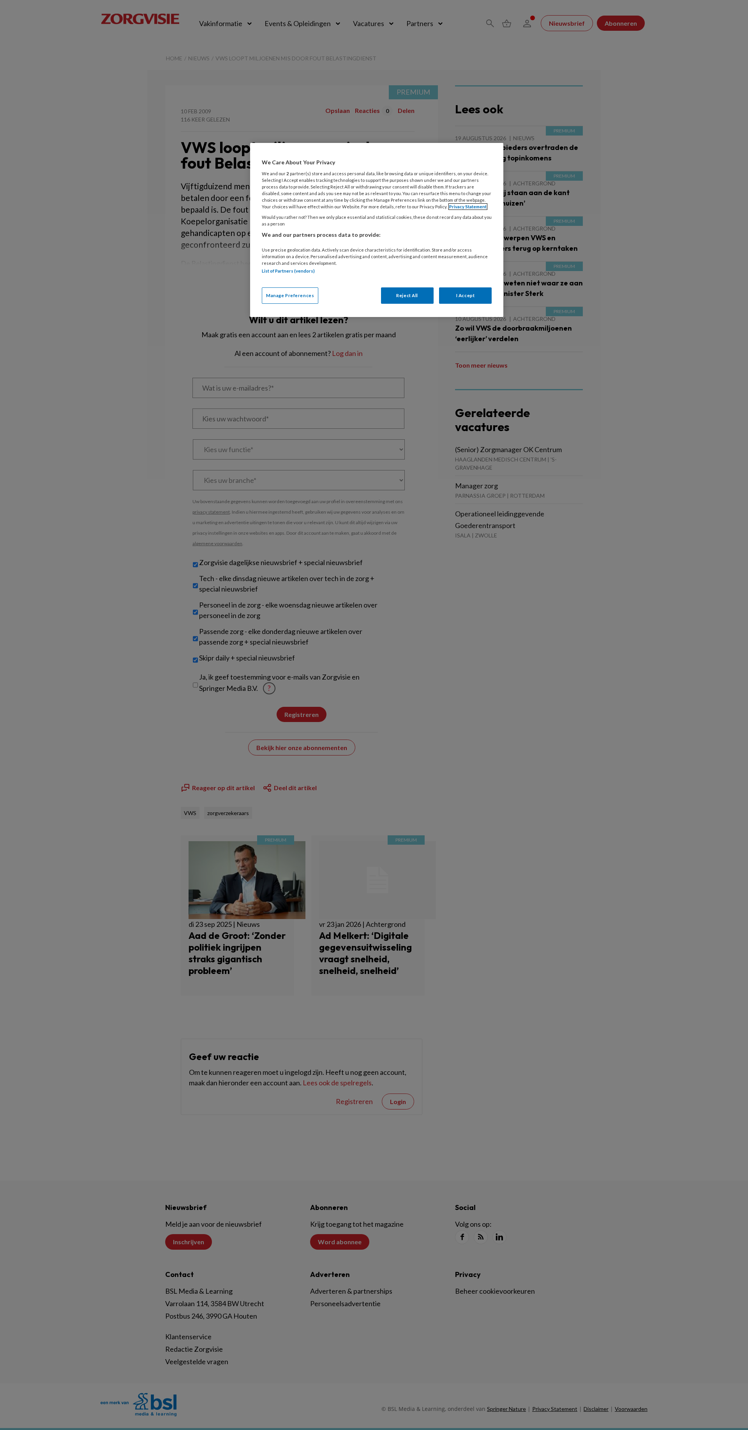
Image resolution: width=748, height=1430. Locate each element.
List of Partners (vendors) (288, 270)
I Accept (465, 295)
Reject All (407, 295)
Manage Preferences (290, 295)
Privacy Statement (468, 206)
